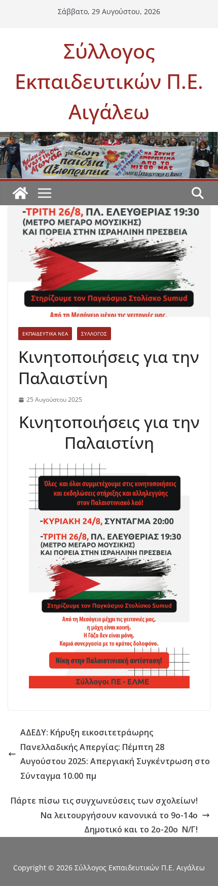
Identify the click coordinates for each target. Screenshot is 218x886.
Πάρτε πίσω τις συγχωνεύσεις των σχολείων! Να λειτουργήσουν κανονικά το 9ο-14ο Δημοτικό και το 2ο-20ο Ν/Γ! (104, 815)
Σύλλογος (94, 333)
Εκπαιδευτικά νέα (45, 333)
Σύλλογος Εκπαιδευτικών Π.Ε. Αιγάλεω (109, 81)
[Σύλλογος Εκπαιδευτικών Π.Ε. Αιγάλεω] (109, 139)
